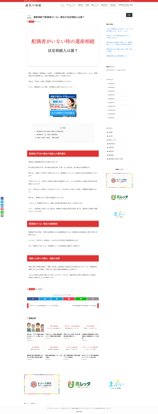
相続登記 (111, 147)
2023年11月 (111, 110)
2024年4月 (111, 91)
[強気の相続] (33, 5)
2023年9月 (111, 117)
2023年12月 (111, 106)
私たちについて (66, 408)
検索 (129, 15)
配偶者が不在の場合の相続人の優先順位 (50, 131)
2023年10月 (111, 114)
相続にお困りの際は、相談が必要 (48, 137)
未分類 (111, 136)
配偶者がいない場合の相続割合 (47, 134)
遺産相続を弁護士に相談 (116, 159)
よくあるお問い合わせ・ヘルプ (101, 408)
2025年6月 (111, 83)
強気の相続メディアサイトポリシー (81, 408)
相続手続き (112, 143)
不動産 (111, 132)
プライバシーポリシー (54, 408)
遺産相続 (31, 21)
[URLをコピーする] (93, 298)
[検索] (132, 1)
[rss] (130, 1)
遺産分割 (111, 151)
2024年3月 (111, 95)
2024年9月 (111, 87)
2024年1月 (111, 102)
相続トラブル (112, 140)
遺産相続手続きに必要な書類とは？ (116, 56)
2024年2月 (111, 98)
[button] (33, 298)
